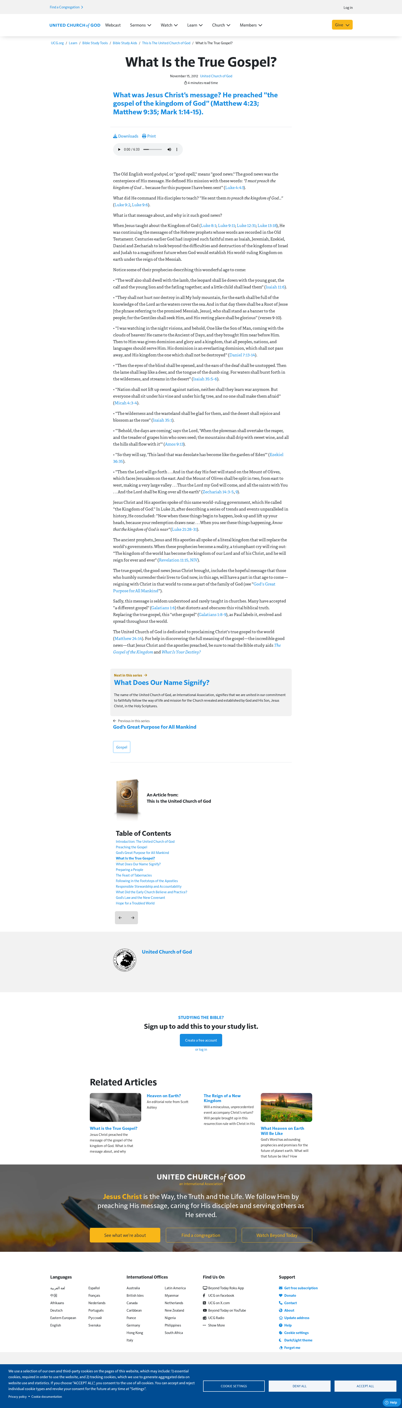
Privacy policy (17, 1396)
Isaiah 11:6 (275, 287)
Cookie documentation (46, 1396)
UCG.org (57, 43)
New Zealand (174, 1310)
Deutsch (56, 1310)
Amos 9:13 (174, 444)
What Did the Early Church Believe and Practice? (151, 892)
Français (94, 1295)
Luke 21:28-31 (184, 529)
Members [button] (248, 24)
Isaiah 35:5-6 (205, 379)
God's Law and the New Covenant (140, 897)
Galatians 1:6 (163, 607)
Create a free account (201, 1040)
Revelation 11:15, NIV (178, 560)
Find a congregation (200, 1235)
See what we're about (125, 1235)
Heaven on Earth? (164, 1095)
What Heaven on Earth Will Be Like (282, 1130)
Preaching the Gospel (131, 847)
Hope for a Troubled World (135, 903)
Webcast (113, 24)
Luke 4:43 (234, 187)
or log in (201, 1049)
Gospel (121, 747)
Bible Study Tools (95, 43)
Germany (133, 1325)
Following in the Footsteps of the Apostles (147, 880)
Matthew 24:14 (128, 638)
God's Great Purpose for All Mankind (154, 726)
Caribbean (134, 1310)
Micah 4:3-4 (125, 403)
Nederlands (96, 1302)
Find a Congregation (65, 7)
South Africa (174, 1332)
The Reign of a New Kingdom (222, 1098)
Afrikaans (57, 1302)
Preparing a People (129, 869)
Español (94, 1288)
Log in (348, 7)
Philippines (173, 1325)
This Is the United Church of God (179, 801)
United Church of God (216, 76)
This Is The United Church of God (166, 43)
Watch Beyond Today (277, 1235)
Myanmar (172, 1295)
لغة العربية (57, 1288)
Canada (132, 1302)
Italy (130, 1340)
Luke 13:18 (267, 225)
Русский (95, 1317)
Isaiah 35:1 (162, 420)
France (131, 1317)
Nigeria (170, 1317)
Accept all (365, 1386)
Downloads (127, 136)
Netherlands (174, 1302)
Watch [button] (166, 24)
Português (96, 1310)
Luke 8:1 (208, 225)
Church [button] (218, 24)
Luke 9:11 (226, 225)
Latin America (175, 1288)
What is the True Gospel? (113, 1128)
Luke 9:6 (140, 204)
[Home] (74, 25)
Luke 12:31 (246, 225)
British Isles (135, 1295)
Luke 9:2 (122, 204)
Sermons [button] (138, 24)
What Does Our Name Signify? (162, 682)
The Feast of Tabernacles (134, 875)
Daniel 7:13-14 (242, 355)
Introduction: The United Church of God (145, 841)
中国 (53, 1295)
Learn (73, 43)
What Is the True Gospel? (135, 858)
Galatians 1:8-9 (212, 614)
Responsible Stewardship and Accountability (148, 886)
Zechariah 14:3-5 (218, 491)
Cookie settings (234, 1386)
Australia (133, 1288)
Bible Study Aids (125, 43)
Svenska (94, 1325)
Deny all (300, 1386)
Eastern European (63, 1317)
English (55, 1325)
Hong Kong (135, 1332)
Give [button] (339, 24)
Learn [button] (192, 24)
